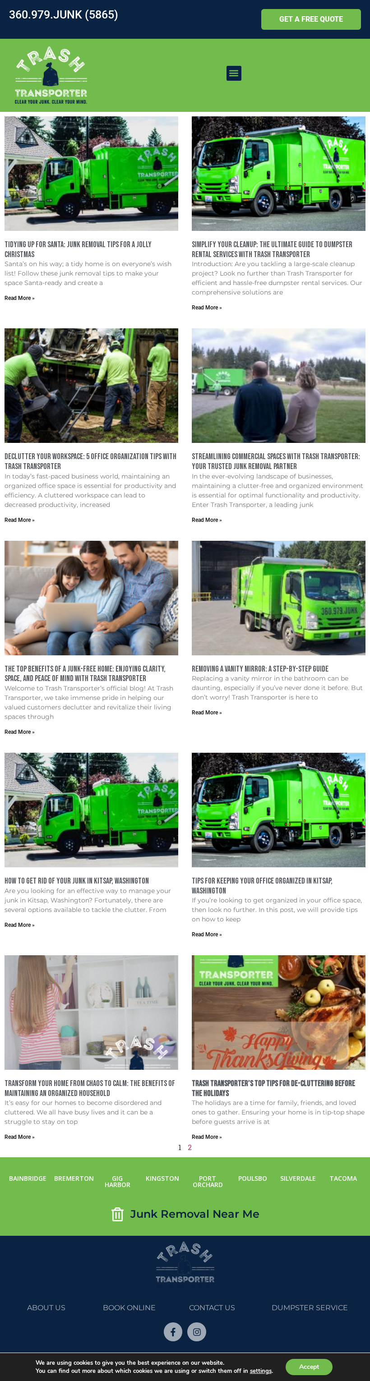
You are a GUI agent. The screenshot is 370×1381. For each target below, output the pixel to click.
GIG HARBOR (117, 1181)
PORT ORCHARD (208, 1181)
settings (261, 1371)
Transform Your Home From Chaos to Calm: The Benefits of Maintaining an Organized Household (90, 1088)
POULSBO (252, 1178)
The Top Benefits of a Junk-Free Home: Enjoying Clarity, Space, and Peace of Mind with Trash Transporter (85, 674)
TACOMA (343, 1178)
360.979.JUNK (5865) (63, 14)
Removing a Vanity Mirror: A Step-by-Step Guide (260, 669)
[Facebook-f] (173, 1331)
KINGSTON (162, 1178)
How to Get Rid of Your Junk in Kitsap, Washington (77, 881)
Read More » (20, 298)
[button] (234, 73)
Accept (309, 1367)
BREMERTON (74, 1178)
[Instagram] (196, 1331)
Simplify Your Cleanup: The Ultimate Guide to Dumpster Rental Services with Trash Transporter (272, 249)
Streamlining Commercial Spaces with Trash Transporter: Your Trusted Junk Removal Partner (276, 461)
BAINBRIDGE (27, 1178)
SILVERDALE (298, 1178)
